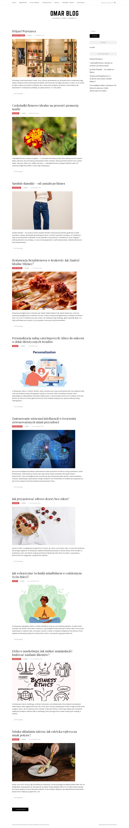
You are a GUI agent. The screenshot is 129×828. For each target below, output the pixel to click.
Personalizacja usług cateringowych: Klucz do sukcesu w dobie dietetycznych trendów (48, 340)
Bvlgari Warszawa (24, 31)
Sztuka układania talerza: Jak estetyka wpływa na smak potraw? (44, 733)
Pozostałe (80, 2)
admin (30, 35)
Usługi (56, 2)
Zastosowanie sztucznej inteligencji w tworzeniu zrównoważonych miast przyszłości (44, 420)
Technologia (46, 2)
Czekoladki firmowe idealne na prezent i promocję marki (45, 107)
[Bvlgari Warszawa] (44, 58)
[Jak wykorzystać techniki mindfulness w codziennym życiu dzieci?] (43, 604)
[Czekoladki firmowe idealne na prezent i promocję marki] (44, 136)
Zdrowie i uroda (68, 2)
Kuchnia (15, 113)
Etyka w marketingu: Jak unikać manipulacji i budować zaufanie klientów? (42, 653)
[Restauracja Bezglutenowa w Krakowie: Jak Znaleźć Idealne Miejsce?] (44, 291)
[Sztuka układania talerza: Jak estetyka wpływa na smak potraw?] (43, 762)
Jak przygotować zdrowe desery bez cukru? (40, 499)
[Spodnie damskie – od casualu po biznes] (42, 210)
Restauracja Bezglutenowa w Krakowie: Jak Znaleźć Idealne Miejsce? (46, 262)
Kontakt (92, 47)
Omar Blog (64, 13)
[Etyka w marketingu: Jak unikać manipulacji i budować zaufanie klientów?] (43, 682)
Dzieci (14, 2)
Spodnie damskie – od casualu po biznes (38, 183)
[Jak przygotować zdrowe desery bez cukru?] (43, 526)
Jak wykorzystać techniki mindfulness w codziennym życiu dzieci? (47, 575)
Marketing (23, 2)
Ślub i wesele (34, 2)
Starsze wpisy (21, 809)
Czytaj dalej (18, 93)
